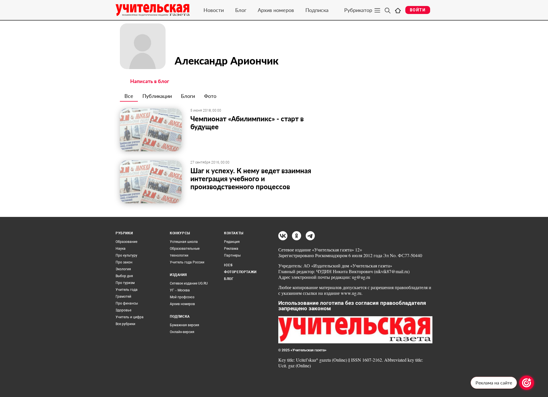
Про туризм (125, 283)
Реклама (231, 249)
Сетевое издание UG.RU (189, 283)
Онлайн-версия (182, 332)
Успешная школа (184, 242)
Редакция (232, 242)
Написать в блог (149, 81)
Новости (214, 10)
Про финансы (127, 303)
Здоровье (123, 310)
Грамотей (123, 297)
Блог (240, 10)
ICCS (228, 265)
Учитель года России (187, 262)
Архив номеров (276, 10)
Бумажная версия (184, 325)
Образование (126, 242)
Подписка (317, 10)
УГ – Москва (180, 290)
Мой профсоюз (182, 297)
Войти (418, 10)
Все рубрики (125, 324)
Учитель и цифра (130, 317)
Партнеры (232, 255)
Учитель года (127, 290)
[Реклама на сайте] (526, 383)
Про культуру (126, 255)
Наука (121, 249)
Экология (123, 269)
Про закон (124, 262)
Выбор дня (124, 276)
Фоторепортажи (240, 272)
